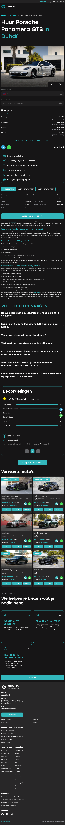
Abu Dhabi (4, 722)
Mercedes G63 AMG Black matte (12, 736)
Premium (17, 759)
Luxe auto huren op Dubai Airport (12, 797)
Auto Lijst (4, 750)
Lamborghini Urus (6, 739)
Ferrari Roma (5, 742)
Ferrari (17, 789)
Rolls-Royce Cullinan (7, 733)
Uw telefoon (6, 90)
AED (54, 1)
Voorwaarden (5, 753)
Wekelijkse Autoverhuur (8, 805)
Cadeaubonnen (6, 768)
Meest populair (19, 750)
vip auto (37, 292)
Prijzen (3, 765)
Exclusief (18, 756)
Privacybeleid (5, 821)
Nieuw (17, 753)
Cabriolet (18, 765)
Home (3, 15)
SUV (16, 762)
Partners (4, 762)
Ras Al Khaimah (6, 719)
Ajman (35, 722)
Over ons (4, 756)
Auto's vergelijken (30, 216)
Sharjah (35, 719)
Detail (17, 509)
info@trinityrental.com (8, 708)
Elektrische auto (20, 777)
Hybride (17, 771)
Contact (4, 759)
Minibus (17, 768)
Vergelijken (27, 509)
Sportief (17, 780)
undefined (42, 1)
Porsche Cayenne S (7, 730)
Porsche (13, 15)
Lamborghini (19, 783)
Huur (7, 509)
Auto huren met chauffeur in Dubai (12, 800)
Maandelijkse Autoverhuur (9, 803)
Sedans (17, 774)
